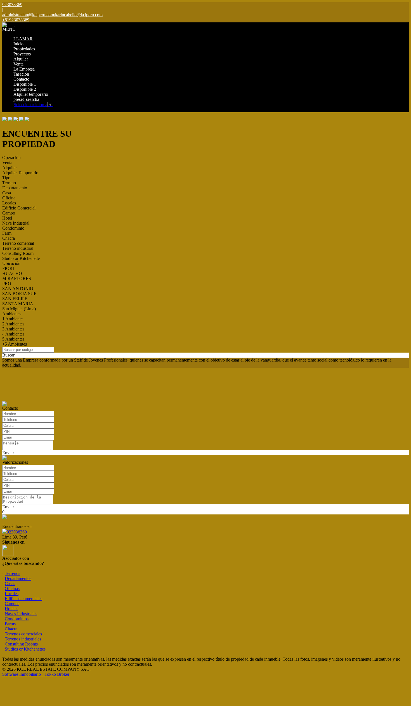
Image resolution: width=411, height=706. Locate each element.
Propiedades (24, 48)
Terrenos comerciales (23, 634)
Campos (12, 603)
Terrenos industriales (23, 639)
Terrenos (12, 573)
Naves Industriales (21, 613)
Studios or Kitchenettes (25, 649)
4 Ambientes (13, 334)
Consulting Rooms (21, 644)
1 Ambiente (12, 318)
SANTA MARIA (17, 303)
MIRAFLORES (16, 278)
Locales (9, 203)
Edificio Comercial (19, 208)
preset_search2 (26, 99)
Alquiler (20, 59)
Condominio (13, 228)
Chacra (8, 238)
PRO (6, 283)
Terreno (9, 182)
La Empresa (24, 69)
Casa (6, 192)
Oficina (8, 197)
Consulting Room (18, 253)
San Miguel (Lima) (19, 308)
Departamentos (18, 578)
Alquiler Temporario (20, 172)
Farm (6, 233)
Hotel (7, 218)
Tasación (21, 74)
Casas (10, 583)
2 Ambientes (13, 323)
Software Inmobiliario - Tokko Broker (35, 674)
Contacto (21, 79)
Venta (18, 64)
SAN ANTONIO (17, 288)
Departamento (14, 187)
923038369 (17, 532)
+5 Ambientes (14, 344)
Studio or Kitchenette (21, 258)
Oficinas (12, 588)
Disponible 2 (24, 89)
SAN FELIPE (14, 298)
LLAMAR (23, 38)
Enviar (8, 452)
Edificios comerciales (23, 598)
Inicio (18, 43)
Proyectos (22, 54)
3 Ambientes (13, 329)
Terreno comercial (18, 243)
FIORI (8, 268)
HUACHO (12, 273)
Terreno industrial (17, 248)
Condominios (17, 618)
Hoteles (11, 608)
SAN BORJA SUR (19, 293)
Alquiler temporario (30, 94)
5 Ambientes (13, 339)
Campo (8, 213)
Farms (10, 623)
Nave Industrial (15, 223)
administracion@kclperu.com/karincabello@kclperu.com (52, 14)
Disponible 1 (24, 84)
